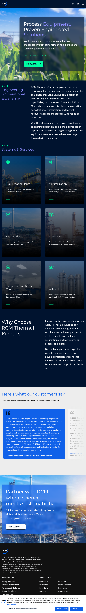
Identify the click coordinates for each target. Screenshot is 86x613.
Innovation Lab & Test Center (19, 288)
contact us (32, 64)
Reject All (76, 609)
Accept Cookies (62, 609)
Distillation (56, 236)
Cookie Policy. (11, 604)
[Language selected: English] (78, 4)
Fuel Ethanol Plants (18, 183)
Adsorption (56, 289)
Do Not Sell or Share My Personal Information (22, 609)
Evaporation (13, 236)
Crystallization (58, 183)
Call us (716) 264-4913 (35, 56)
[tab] (68, 468)
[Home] (4, 3)
